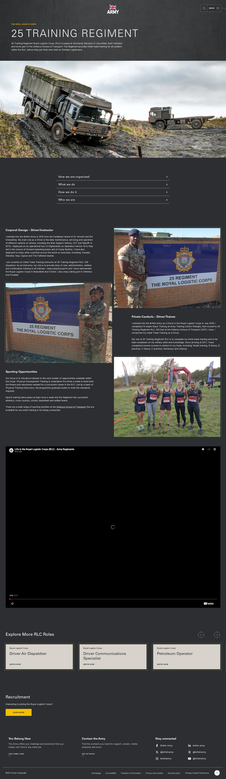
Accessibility (111, 773)
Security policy (174, 773)
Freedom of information (131, 773)
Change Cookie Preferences (197, 773)
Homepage (96, 773)
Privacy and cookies (154, 773)
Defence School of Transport (71, 407)
